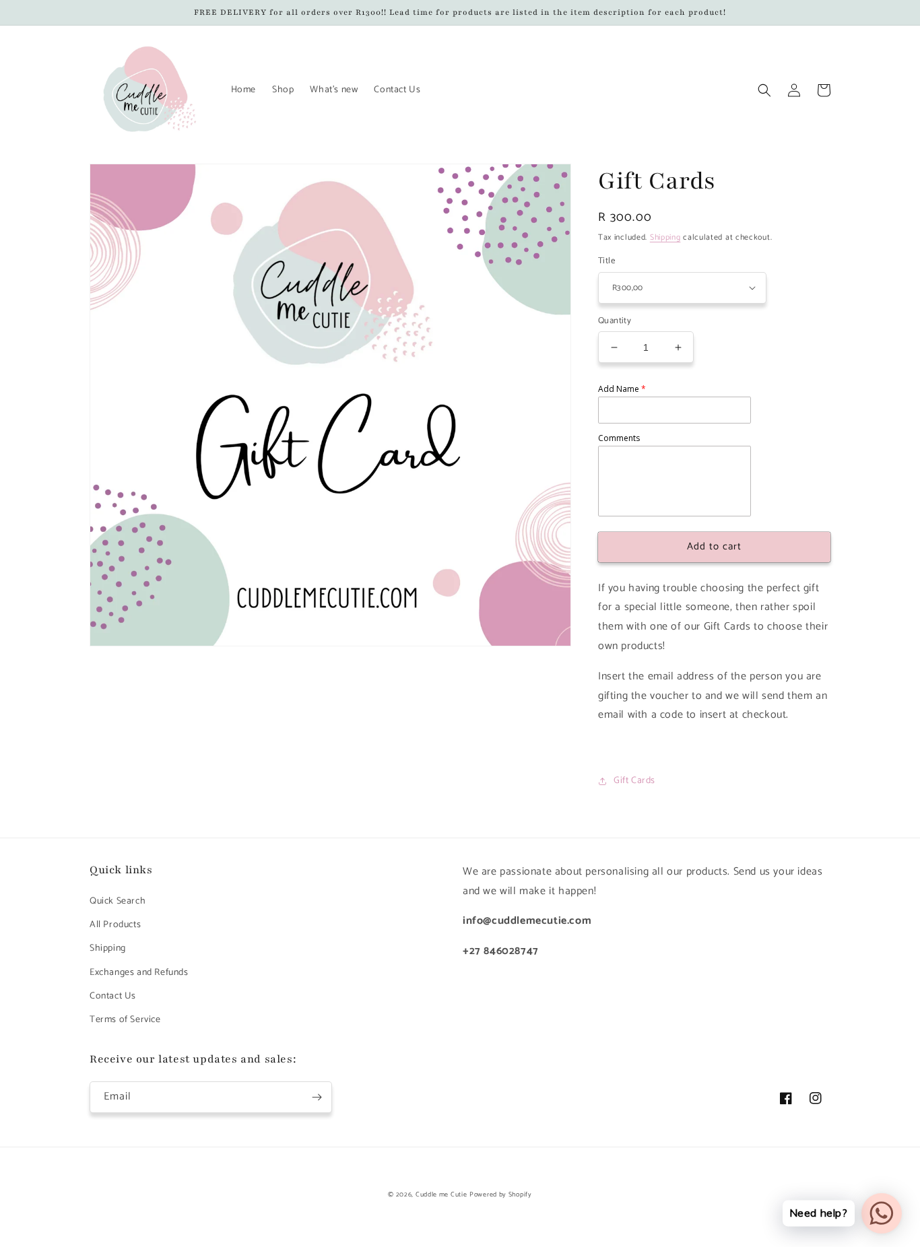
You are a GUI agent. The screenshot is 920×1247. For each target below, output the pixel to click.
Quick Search (117, 901)
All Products (115, 925)
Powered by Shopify (500, 1194)
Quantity (614, 321)
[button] (764, 90)
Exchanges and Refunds (139, 972)
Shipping (665, 237)
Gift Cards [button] (634, 780)
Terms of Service (125, 1019)
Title (606, 261)
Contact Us (113, 996)
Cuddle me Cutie (441, 1194)
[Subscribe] (316, 1097)
